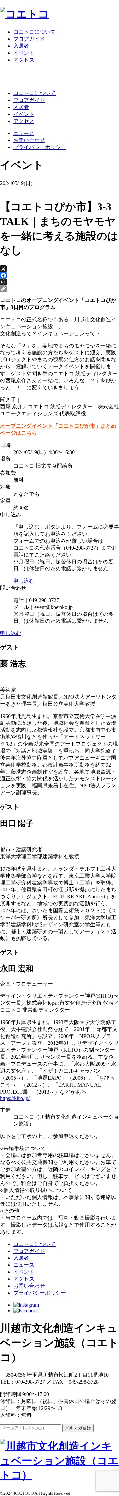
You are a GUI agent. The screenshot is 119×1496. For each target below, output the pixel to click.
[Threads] (59, 282)
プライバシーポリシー (39, 147)
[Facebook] (59, 275)
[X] (59, 268)
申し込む (23, 581)
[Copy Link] (59, 288)
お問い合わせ (29, 140)
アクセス (23, 60)
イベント (23, 53)
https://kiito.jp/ (15, 1098)
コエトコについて (34, 32)
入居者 (21, 46)
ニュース (23, 133)
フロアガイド (29, 39)
